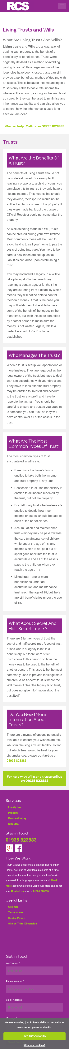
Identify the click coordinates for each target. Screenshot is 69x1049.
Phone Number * (15, 981)
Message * (11, 1018)
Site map (13, 906)
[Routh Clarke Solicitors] (18, 6)
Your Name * (13, 963)
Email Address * (14, 999)
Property (13, 812)
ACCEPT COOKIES (34, 1036)
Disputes (13, 824)
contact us (45, 755)
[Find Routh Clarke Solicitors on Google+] (10, 847)
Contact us (17, 891)
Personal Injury (17, 818)
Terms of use (15, 912)
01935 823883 (53, 126)
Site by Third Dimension (22, 923)
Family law (14, 807)
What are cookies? (34, 1045)
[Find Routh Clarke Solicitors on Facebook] (18, 847)
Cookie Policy (16, 918)
